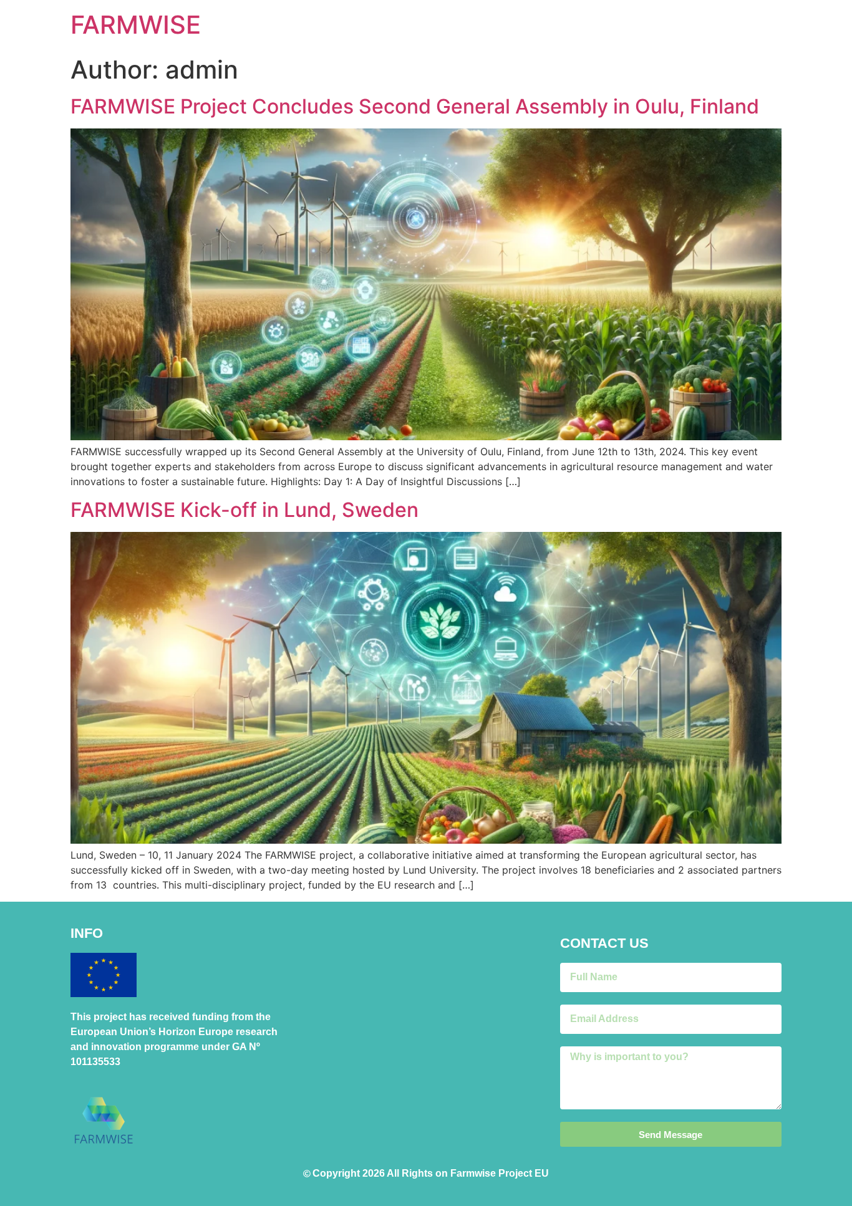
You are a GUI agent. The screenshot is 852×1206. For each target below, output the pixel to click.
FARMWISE (135, 24)
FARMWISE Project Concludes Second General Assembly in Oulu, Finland (414, 106)
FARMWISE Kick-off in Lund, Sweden (244, 510)
